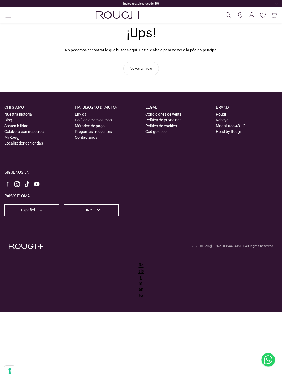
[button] (8, 15)
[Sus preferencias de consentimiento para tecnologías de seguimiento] (9, 371)
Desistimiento (141, 280)
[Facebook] (7, 184)
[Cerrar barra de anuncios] (276, 4)
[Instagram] (17, 184)
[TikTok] (27, 184)
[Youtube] (37, 184)
